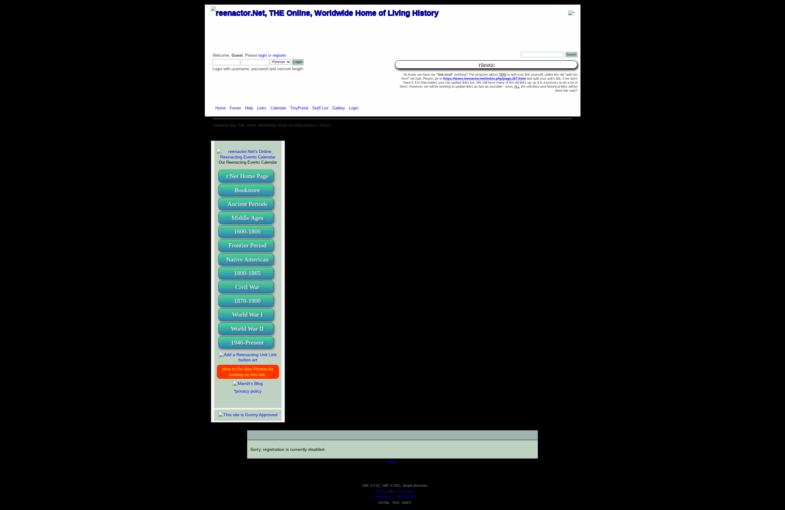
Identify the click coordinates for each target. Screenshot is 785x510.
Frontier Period (247, 245)
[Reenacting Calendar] (248, 156)
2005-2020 (409, 497)
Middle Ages (247, 217)
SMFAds (382, 491)
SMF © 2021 (391, 485)
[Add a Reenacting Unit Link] (248, 359)
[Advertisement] (392, 134)
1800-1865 (247, 273)
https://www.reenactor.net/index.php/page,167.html (484, 78)
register (279, 55)
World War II (247, 328)
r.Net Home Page (247, 176)
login (262, 55)
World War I (247, 314)
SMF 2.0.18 (370, 485)
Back (392, 461)
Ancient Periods (247, 203)
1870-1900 (247, 300)
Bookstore (247, 190)
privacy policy (249, 391)
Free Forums (404, 491)
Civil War (247, 287)
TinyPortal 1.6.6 (384, 497)
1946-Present (247, 342)
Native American (247, 259)
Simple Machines (415, 485)
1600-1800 (247, 231)
